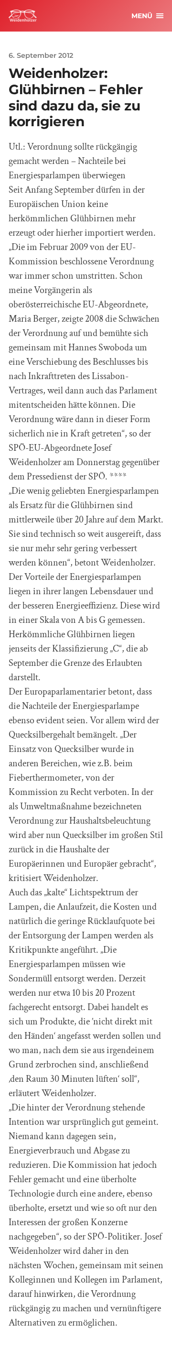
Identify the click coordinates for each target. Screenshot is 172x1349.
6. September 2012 (41, 55)
